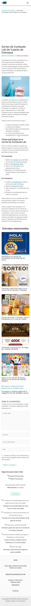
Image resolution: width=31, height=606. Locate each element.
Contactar (15, 591)
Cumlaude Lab (16, 160)
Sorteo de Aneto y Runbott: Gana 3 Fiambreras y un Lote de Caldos (15, 318)
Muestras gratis (15, 582)
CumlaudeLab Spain (17, 164)
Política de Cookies (15, 568)
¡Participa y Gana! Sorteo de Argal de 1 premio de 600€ (15, 348)
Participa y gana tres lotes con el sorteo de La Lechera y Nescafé (14, 289)
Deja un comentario (8, 55)
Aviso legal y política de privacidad (16, 566)
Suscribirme (15, 494)
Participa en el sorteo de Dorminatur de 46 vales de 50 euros (13, 258)
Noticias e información (15, 580)
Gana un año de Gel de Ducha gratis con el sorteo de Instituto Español (14, 379)
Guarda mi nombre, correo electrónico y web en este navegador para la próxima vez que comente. (15, 457)
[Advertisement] (15, 29)
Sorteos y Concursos (8, 10)
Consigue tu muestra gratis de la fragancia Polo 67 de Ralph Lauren (15, 392)
